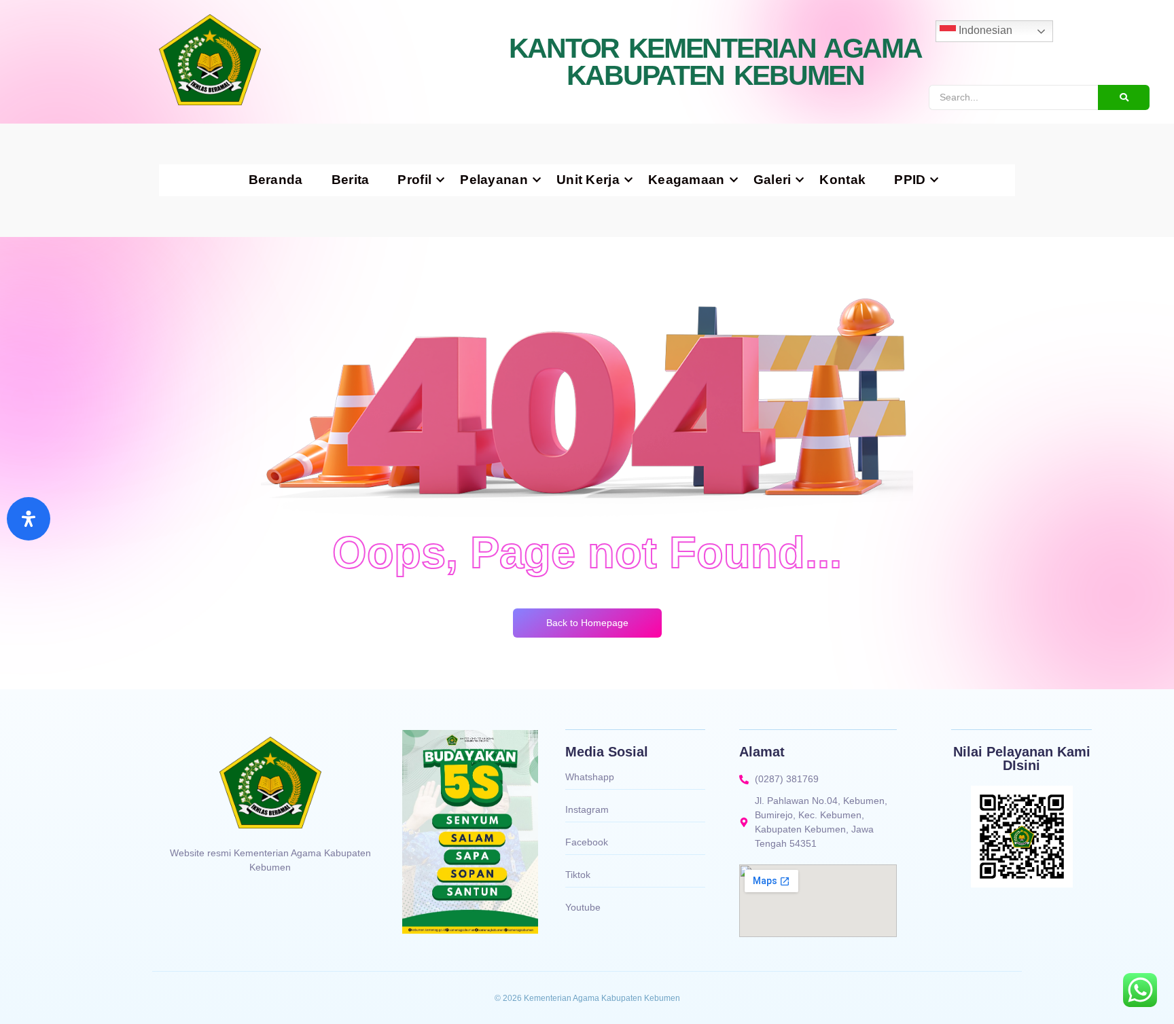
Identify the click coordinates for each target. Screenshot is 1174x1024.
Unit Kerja (588, 179)
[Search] (1124, 97)
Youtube (583, 907)
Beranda (276, 179)
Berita (351, 179)
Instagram (587, 809)
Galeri (772, 179)
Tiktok (577, 874)
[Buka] (28, 519)
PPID (909, 179)
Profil (414, 179)
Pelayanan (494, 179)
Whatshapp (589, 776)
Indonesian (984, 30)
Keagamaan (686, 179)
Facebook (586, 842)
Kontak (842, 179)
